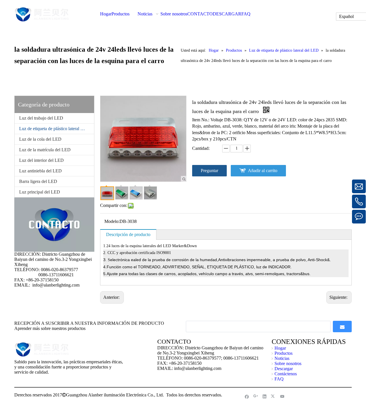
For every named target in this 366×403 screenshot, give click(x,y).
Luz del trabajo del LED (41, 118)
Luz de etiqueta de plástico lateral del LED (56, 128)
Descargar (283, 368)
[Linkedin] (264, 396)
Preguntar (209, 170)
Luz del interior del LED (41, 160)
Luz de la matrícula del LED (45, 149)
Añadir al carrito (262, 170)
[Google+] (255, 396)
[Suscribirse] (342, 326)
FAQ (279, 378)
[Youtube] (282, 396)
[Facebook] (246, 396)
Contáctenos (285, 373)
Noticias (281, 358)
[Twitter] (273, 396)
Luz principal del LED (39, 192)
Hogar (280, 348)
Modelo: (112, 221)
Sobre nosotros (287, 363)
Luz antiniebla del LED (40, 170)
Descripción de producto (128, 234)
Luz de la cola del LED (40, 139)
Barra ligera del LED (38, 181)
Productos (283, 353)
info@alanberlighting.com (55, 285)
